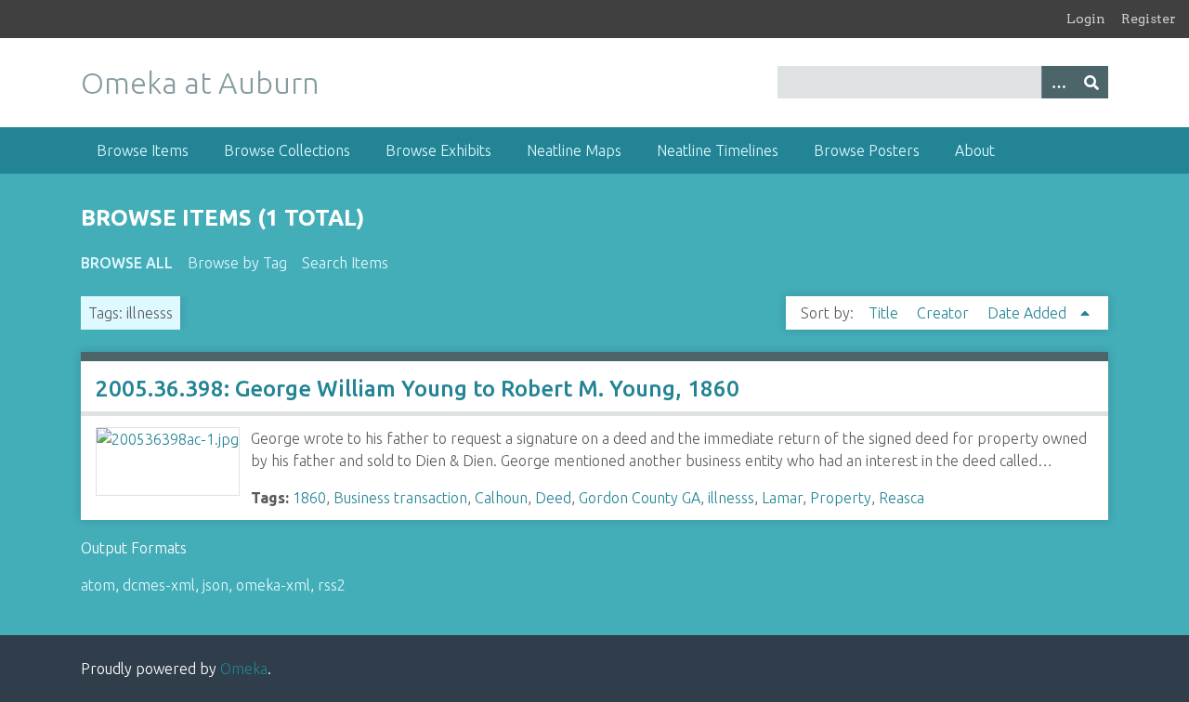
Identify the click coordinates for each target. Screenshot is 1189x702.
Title (885, 313)
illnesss (731, 497)
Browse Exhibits (438, 150)
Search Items (345, 262)
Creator (945, 313)
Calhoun (501, 497)
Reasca (901, 497)
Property (840, 497)
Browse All (127, 262)
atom (98, 585)
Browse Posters (867, 150)
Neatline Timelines (717, 150)
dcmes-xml (159, 585)
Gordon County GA (639, 497)
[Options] (1058, 82)
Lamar (782, 497)
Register (1148, 18)
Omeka (244, 668)
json (216, 585)
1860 (309, 497)
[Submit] (1091, 82)
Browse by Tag (237, 262)
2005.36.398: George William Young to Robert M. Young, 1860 (417, 388)
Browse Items (143, 150)
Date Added (1028, 313)
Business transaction (400, 497)
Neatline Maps (574, 150)
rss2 (332, 585)
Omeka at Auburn (200, 82)
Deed (553, 497)
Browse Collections (287, 150)
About (975, 150)
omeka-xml (273, 585)
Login (1085, 18)
